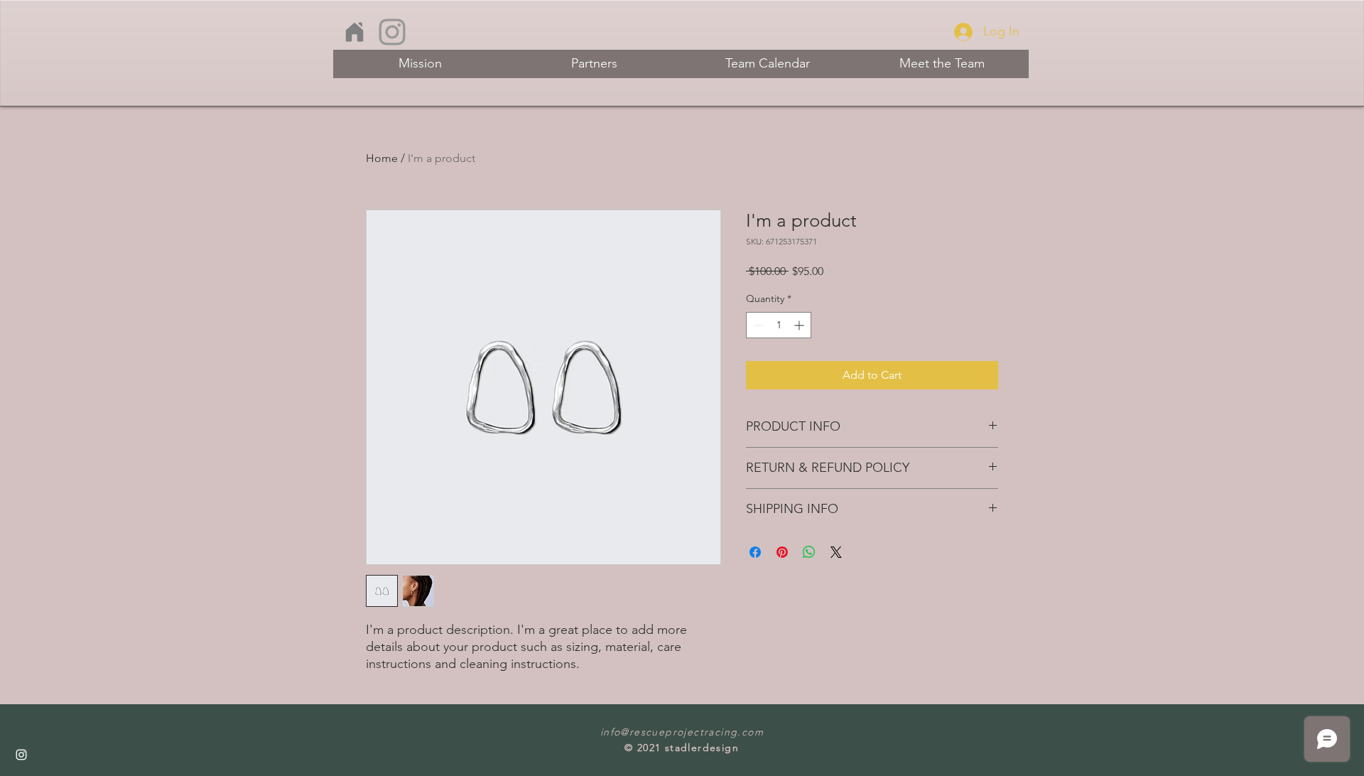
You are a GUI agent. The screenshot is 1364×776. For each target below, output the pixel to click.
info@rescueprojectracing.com (682, 732)
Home (382, 158)
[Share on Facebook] (755, 552)
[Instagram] (392, 32)
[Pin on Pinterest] (782, 552)
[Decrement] (757, 325)
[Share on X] (836, 552)
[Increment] (800, 325)
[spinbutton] (778, 325)
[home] (354, 32)
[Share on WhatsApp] (809, 552)
